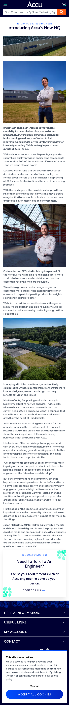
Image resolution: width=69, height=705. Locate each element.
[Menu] (5, 4)
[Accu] (34, 4)
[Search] (61, 12)
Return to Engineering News (34, 24)
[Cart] (64, 4)
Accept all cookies (34, 694)
